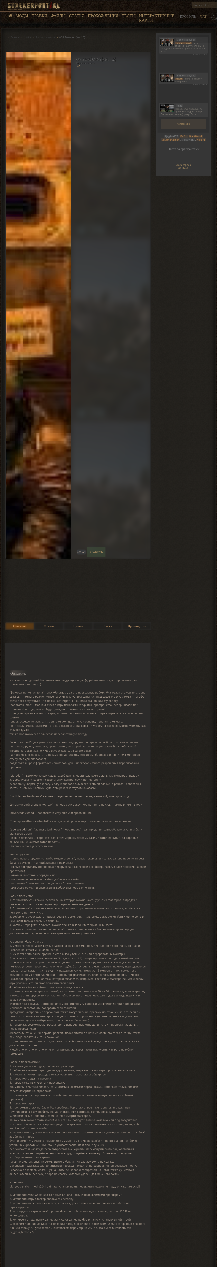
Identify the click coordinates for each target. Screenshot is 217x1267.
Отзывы (49, 626)
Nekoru (201, 139)
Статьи (76, 16)
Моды (22, 16)
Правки (39, 16)
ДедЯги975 (171, 136)
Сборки (107, 626)
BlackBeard (195, 136)
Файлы (58, 16)
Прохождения (103, 16)
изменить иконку (167, 41)
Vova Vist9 (188, 139)
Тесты (129, 16)
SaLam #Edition (170, 139)
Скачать (96, 552)
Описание (19, 626)
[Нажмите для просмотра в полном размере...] (38, 305)
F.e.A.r (183, 136)
